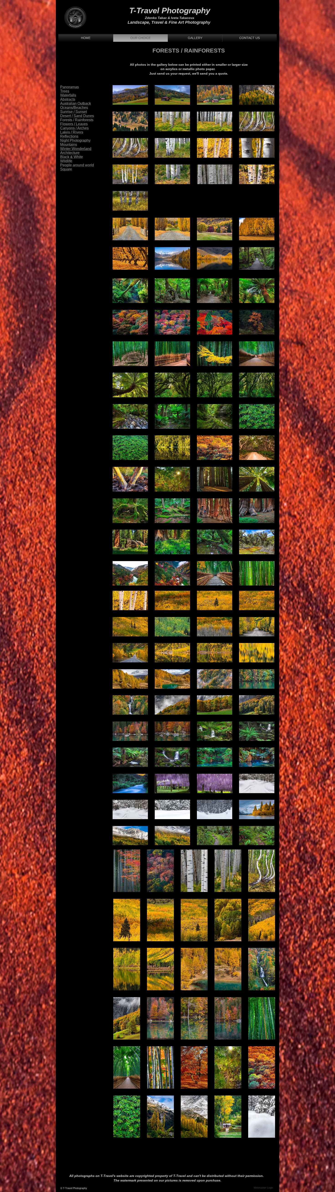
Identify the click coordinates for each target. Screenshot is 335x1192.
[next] (266, 150)
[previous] (121, 150)
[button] (130, 95)
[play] (265, 207)
